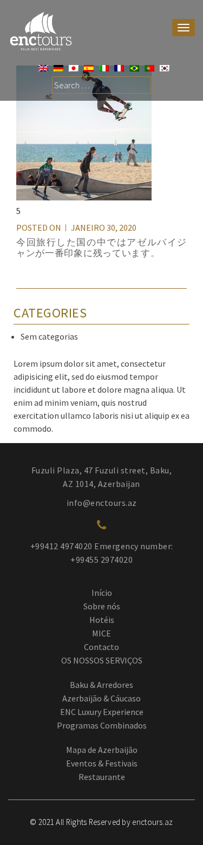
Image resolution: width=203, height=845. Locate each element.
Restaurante (101, 776)
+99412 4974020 (61, 546)
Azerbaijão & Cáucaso (101, 698)
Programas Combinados (102, 725)
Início (101, 592)
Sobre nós (101, 606)
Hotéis (101, 619)
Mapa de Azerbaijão (101, 749)
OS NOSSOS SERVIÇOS (101, 660)
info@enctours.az (102, 502)
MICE (101, 633)
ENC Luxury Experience (101, 711)
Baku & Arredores (101, 684)
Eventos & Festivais (101, 763)
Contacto (101, 646)
